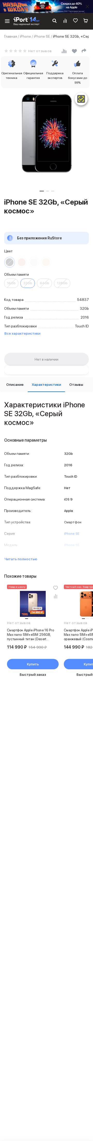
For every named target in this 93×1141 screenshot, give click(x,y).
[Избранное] (75, 21)
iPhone (25, 36)
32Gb (27, 283)
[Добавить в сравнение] (55, 596)
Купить (33, 664)
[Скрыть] (87, 6)
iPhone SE (42, 36)
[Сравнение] (65, 21)
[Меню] (7, 21)
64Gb (44, 283)
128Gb (62, 283)
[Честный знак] (81, 98)
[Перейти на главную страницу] (26, 21)
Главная (10, 36)
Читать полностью (20, 559)
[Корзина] (86, 21)
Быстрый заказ (33, 674)
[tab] (15, 384)
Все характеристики (22, 333)
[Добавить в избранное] (55, 588)
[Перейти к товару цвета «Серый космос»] (9, 262)
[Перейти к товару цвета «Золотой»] (46, 262)
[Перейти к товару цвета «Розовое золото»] (22, 262)
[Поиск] (54, 21)
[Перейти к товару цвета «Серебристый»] (34, 262)
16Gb (11, 283)
